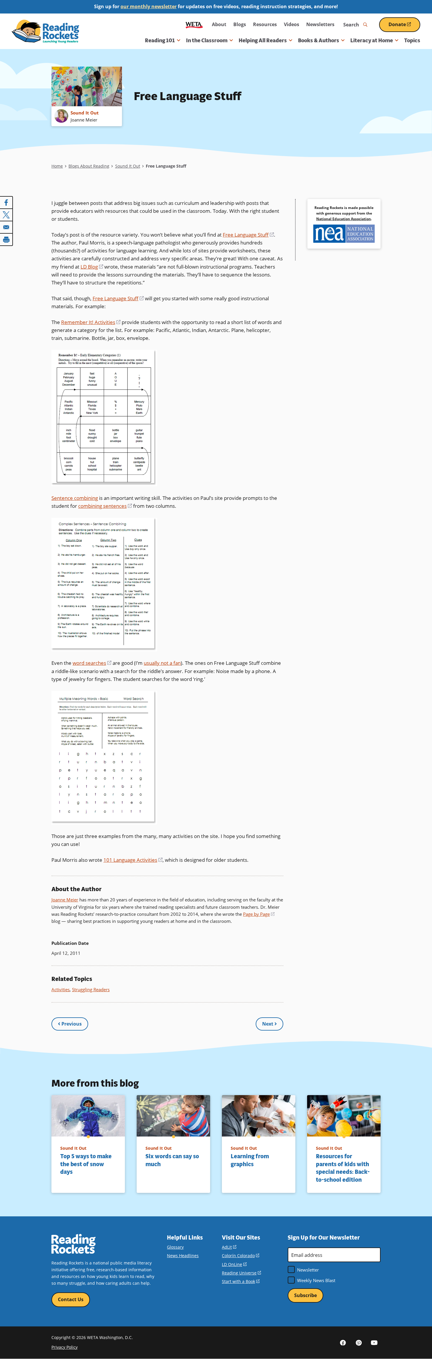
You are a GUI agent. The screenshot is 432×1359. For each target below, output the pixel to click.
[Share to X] (6, 214)
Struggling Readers (91, 989)
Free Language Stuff (248, 234)
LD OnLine (234, 1264)
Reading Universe (241, 1273)
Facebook (342, 1342)
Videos (291, 24)
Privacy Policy (64, 1347)
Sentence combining (74, 498)
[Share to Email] (6, 227)
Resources (265, 24)
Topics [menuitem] (412, 40)
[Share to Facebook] (6, 202)
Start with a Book (240, 1281)
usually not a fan (162, 663)
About (219, 24)
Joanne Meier (64, 900)
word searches (92, 663)
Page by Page (258, 914)
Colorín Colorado (240, 1255)
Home (57, 166)
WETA (194, 24)
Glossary (175, 1247)
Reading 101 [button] (160, 40)
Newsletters (320, 24)
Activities (60, 989)
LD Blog (92, 266)
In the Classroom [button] (206, 40)
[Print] (6, 239)
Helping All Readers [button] (263, 40)
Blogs (239, 24)
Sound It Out (127, 166)
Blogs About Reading (88, 166)
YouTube (374, 1342)
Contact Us (70, 1299)
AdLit (229, 1247)
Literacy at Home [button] (371, 40)
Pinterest (358, 1342)
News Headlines (183, 1255)
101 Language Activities (133, 859)
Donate (404, 26)
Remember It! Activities (90, 322)
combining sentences (105, 506)
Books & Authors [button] (318, 40)
